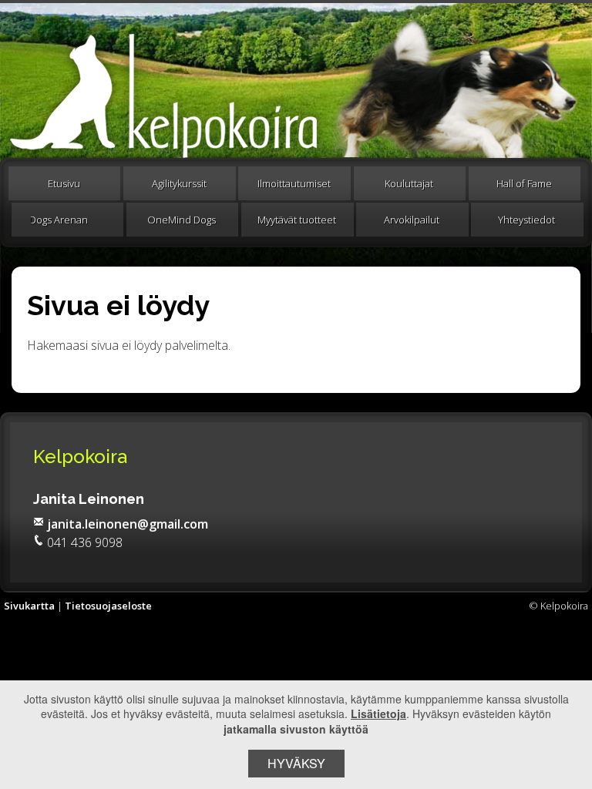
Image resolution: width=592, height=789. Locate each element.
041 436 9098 (85, 542)
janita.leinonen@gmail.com (127, 523)
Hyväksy (296, 763)
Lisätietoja (378, 713)
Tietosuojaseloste (108, 606)
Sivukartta (29, 606)
